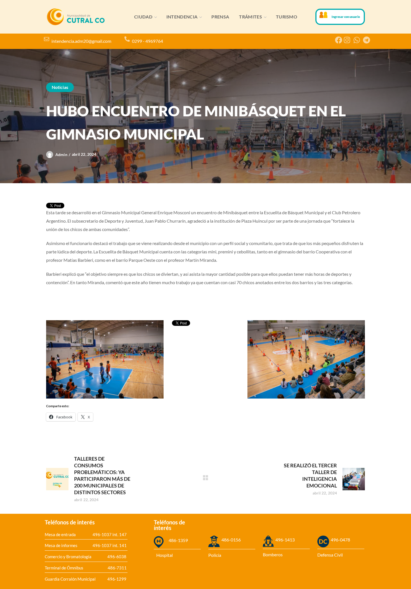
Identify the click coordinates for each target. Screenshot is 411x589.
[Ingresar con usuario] (323, 14)
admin (61, 154)
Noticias (60, 87)
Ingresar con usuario (346, 16)
